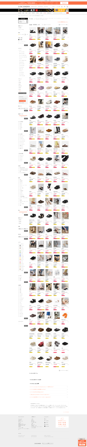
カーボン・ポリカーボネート (24, 198)
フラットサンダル (21, 51)
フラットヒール (22, 135)
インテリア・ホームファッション (48, 436)
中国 (20, 292)
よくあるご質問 (58, 6)
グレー (22, 246)
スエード (21, 183)
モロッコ (21, 316)
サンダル (20, 22)
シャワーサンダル (21, 65)
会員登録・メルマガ (34, 425)
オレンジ (22, 259)
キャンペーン (64, 3)
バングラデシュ (22, 306)
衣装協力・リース (20, 423)
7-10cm (21, 127)
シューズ (30, 15)
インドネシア (22, 298)
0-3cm (21, 123)
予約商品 (20, 221)
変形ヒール (21, 148)
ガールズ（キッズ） (34, 435)
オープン (21, 160)
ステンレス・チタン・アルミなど (24, 202)
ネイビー (22, 255)
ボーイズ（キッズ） (34, 436)
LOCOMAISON (40, 6)
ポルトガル (21, 313)
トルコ (21, 305)
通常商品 (20, 219)
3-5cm (21, 124)
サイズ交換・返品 (33, 422)
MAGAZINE (47, 426)
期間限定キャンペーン (22, 21)
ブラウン (22, 248)
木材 (20, 205)
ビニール (21, 193)
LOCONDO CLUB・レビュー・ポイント (36, 426)
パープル (22, 256)
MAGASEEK (46, 6)
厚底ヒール (21, 145)
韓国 (20, 289)
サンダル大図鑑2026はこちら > (63, 21)
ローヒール (21, 137)
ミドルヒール (22, 138)
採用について (20, 421)
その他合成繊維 (22, 196)
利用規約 (19, 426)
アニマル (22, 269)
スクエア (21, 159)
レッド (22, 262)
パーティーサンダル (22, 75)
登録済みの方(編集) (21, 102)
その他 (22, 270)
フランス (21, 310)
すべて (21, 277)
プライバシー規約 (20, 427)
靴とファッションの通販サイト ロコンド (24, 6)
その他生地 (21, 190)
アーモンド (21, 156)
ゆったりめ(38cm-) (22, 172)
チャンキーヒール (22, 141)
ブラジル (21, 309)
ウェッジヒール (22, 144)
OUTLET (34, 6)
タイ (20, 302)
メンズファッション (21, 436)
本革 (20, 179)
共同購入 (20, 223)
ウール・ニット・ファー (23, 185)
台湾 (20, 291)
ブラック (22, 245)
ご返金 (32, 423)
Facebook (47, 420)
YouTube (47, 422)
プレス (19, 422)
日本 (20, 288)
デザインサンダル (21, 53)
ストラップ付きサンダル (22, 60)
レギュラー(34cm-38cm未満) (23, 171)
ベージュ (22, 249)
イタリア (21, 295)
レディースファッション (24, 15)
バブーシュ (20, 70)
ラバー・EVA (22, 203)
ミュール (20, 58)
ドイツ (21, 303)
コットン (21, 186)
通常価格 (20, 27)
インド (21, 296)
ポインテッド (22, 155)
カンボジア (21, 299)
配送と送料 (32, 421)
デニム (21, 189)
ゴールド (22, 263)
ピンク (22, 260)
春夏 (20, 278)
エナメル (21, 182)
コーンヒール (22, 142)
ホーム (19, 15)
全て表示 (21, 39)
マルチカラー (23, 266)
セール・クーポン (21, 20)
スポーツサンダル (21, 63)
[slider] (18, 115)
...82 (66, 24)
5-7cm (21, 126)
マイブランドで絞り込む (22, 93)
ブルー (22, 253)
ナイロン (21, 192)
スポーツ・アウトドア (47, 435)
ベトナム (21, 312)
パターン (22, 267)
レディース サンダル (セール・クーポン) (37, 15)
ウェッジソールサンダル (22, 55)
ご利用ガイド (53, 6)
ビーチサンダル (21, 67)
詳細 (49, 0)
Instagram (47, 424)
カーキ (22, 252)
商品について (33, 424)
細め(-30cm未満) (22, 167)
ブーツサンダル (21, 72)
